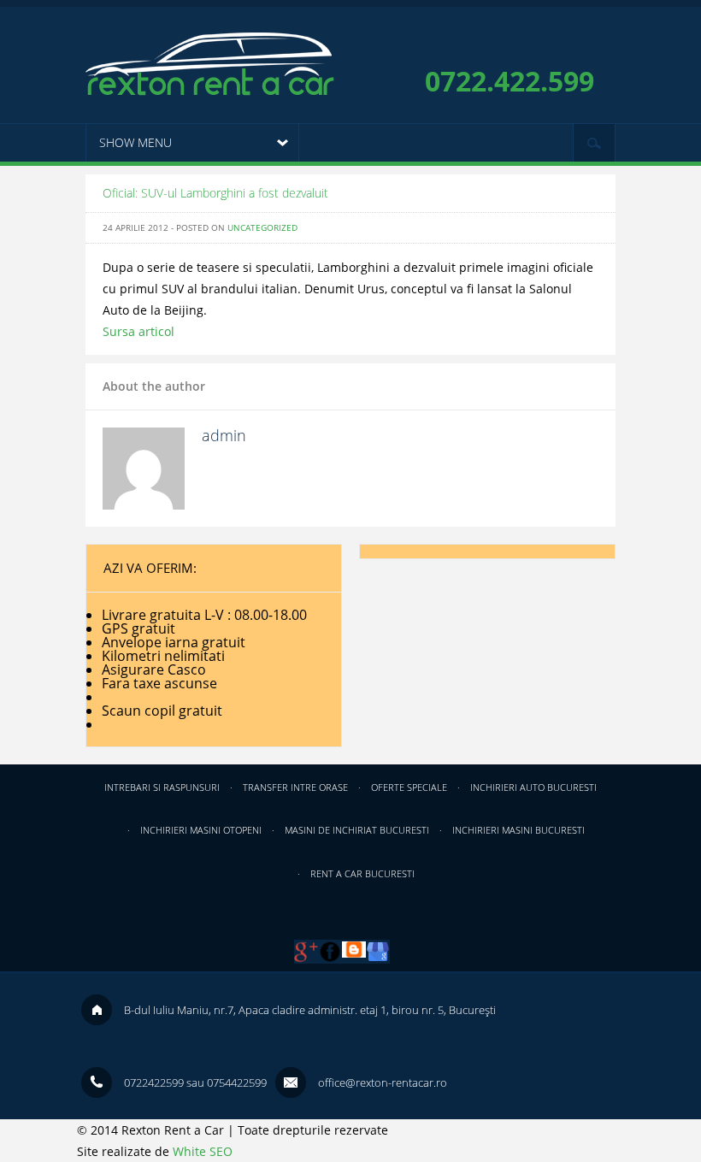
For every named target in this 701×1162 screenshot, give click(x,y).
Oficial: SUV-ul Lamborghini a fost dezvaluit (215, 193)
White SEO (203, 1151)
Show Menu (135, 142)
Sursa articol (138, 331)
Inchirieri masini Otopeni (201, 829)
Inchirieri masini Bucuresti (518, 829)
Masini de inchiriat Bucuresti (357, 829)
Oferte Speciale (409, 787)
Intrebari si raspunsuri (162, 787)
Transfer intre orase (295, 787)
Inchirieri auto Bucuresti (533, 787)
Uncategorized (262, 227)
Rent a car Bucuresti (362, 873)
